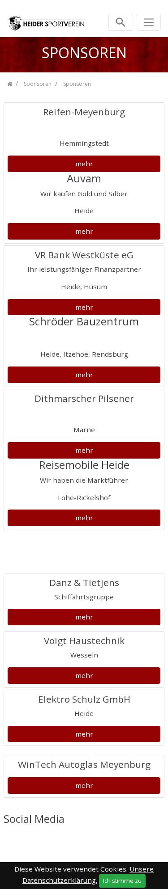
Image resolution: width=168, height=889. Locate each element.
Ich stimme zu (122, 880)
